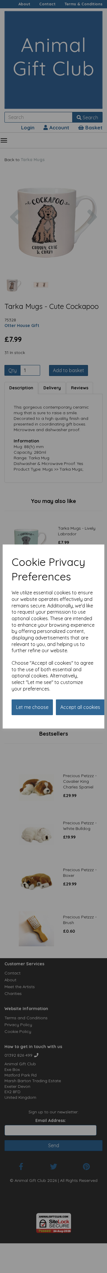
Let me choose (32, 707)
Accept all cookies (80, 707)
